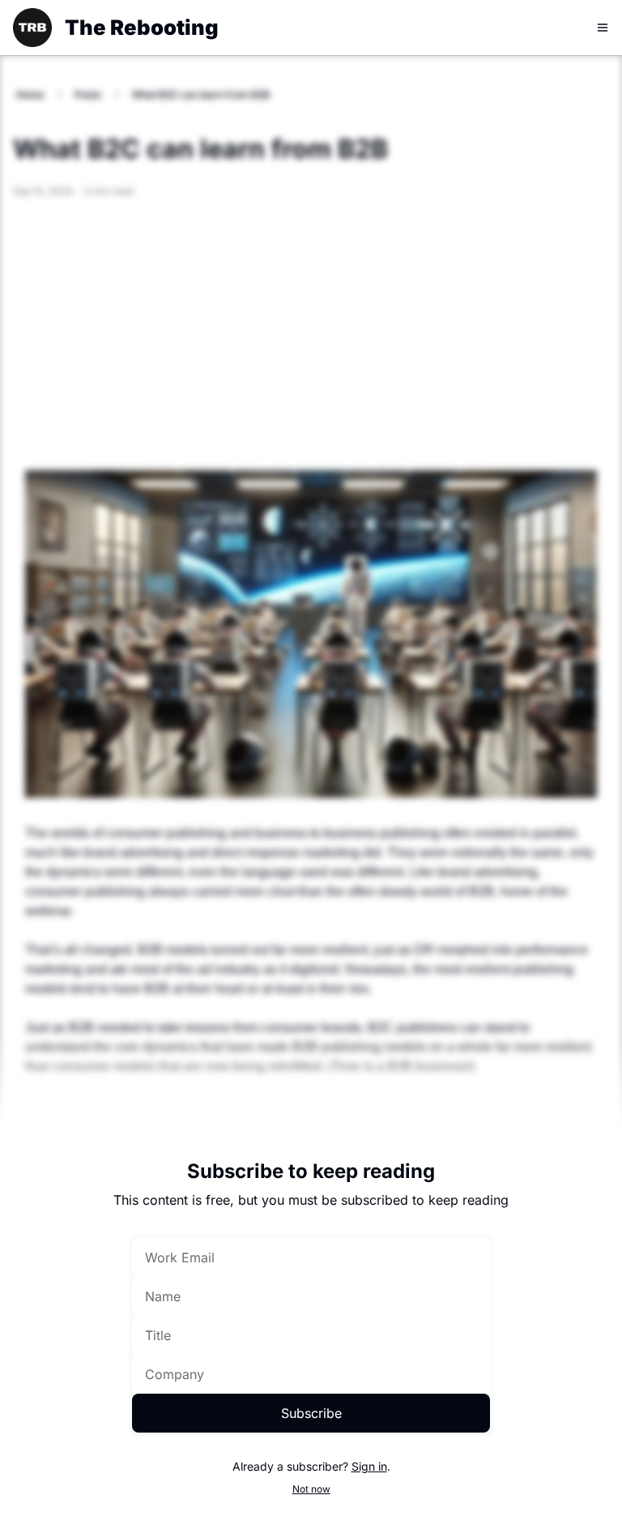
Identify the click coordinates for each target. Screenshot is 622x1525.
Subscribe (311, 1413)
